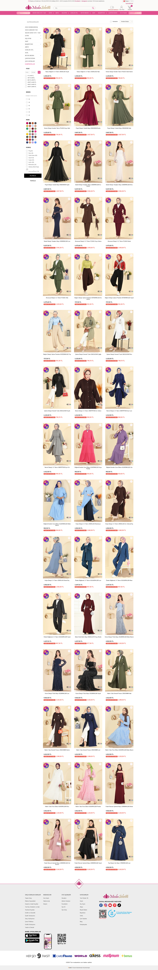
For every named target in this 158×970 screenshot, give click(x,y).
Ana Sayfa (46, 898)
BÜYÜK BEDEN (85, 13)
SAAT (93, 13)
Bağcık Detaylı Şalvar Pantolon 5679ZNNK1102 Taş (57, 354)
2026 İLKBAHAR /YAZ (31, 30)
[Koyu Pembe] (27, 123)
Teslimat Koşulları (30, 910)
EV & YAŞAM (123, 13)
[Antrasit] (35, 123)
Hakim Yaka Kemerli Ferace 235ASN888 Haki (119, 693)
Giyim (81, 901)
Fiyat (28, 68)
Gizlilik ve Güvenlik (30, 912)
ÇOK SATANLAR (30, 61)
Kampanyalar (83, 924)
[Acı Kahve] (30, 123)
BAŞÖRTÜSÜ (101, 13)
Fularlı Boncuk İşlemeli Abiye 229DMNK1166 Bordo (119, 806)
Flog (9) (31, 151)
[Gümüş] (35, 134)
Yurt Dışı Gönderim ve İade (32, 907)
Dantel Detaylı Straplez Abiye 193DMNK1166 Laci (57, 241)
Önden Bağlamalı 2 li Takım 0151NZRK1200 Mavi (119, 580)
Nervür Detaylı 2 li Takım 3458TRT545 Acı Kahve (88, 411)
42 (29, 108)
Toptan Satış (28, 898)
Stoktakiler (115, 21)
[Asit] (27, 126)
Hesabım (64, 898)
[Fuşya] (35, 131)
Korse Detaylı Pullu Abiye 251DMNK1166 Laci (57, 693)
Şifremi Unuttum (66, 901)
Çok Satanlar (83, 918)
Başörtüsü (82, 912)
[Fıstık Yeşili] (30, 131)
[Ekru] (27, 131)
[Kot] (33, 140)
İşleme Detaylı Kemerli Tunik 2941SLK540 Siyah (57, 411)
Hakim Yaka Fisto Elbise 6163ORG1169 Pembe (88, 806)
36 (29, 99)
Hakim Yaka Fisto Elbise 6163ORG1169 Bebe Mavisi (119, 750)
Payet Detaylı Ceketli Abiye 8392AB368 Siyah (57, 184)
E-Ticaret (73, 967)
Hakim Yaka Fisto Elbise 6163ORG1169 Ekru (57, 806)
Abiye (81, 907)
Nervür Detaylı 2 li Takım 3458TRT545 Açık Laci (119, 411)
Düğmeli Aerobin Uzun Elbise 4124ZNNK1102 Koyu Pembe (88, 468)
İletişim (45, 904)
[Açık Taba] (33, 123)
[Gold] (27, 134)
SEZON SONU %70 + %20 (39, 13)
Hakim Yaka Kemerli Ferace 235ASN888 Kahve (57, 750)
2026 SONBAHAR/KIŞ (31, 27)
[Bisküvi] (30, 129)
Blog (81, 921)
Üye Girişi (64, 910)
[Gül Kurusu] (33, 134)
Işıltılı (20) (31, 162)
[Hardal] (30, 137)
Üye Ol (63, 907)
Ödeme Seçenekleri (30, 901)
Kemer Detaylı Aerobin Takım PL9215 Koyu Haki (57, 128)
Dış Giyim (82, 904)
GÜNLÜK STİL (74, 13)
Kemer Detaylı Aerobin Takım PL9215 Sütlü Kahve (119, 71)
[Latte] (30, 142)
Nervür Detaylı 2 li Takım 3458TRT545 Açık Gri (57, 467)
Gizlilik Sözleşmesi (30, 924)
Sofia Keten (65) (33, 155)
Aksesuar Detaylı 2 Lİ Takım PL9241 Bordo (119, 241)
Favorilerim (64, 904)
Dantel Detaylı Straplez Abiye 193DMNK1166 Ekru (119, 184)
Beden (28, 92)
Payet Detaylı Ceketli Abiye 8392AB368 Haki (119, 128)
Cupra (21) (31, 160)
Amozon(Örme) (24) (34, 171)
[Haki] (27, 137)
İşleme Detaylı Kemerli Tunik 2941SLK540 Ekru (119, 354)
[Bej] (35, 126)
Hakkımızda (46, 901)
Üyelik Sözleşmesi (30, 915)
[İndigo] (33, 137)
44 (29, 112)
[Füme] (33, 131)
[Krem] (35, 140)
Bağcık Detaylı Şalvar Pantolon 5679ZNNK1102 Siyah (119, 297)
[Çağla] (35, 129)
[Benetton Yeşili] (27, 129)
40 (29, 105)
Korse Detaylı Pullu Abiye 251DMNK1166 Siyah (88, 693)
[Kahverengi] (35, 137)
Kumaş (28, 147)
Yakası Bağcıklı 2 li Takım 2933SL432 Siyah (57, 71)
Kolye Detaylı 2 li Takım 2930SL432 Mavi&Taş (57, 580)
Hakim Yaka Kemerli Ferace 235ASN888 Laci (88, 750)
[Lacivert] (27, 142)
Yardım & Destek (29, 927)
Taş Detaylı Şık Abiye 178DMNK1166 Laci (119, 863)
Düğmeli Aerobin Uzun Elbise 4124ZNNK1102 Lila (119, 467)
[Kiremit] (27, 140)
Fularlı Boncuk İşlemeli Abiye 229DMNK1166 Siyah (88, 863)
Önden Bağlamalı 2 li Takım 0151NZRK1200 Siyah (57, 637)
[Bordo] (33, 129)
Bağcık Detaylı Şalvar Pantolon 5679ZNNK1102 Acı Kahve (88, 298)
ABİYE (57, 13)
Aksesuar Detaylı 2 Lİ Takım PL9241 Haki (57, 297)
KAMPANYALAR (30, 64)
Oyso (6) (31, 153)
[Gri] (30, 134)
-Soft (69, 967)
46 (29, 115)
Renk (28, 119)
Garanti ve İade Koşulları (31, 904)
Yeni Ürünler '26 (84, 898)
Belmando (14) (32, 164)
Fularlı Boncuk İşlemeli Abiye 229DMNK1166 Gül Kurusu (57, 863)
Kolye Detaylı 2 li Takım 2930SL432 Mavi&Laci (88, 524)
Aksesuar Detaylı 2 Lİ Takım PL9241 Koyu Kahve (88, 241)
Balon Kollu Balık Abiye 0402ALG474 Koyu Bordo (88, 637)
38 (29, 102)
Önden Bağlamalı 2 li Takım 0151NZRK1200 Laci (88, 580)
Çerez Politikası (29, 921)
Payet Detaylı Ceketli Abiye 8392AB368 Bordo (88, 128)
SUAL (26, 52)
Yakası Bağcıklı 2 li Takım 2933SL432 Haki (88, 71)
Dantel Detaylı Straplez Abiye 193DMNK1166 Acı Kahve (88, 185)
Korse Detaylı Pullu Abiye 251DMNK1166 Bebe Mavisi (119, 637)
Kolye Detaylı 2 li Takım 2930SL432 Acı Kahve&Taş (119, 524)
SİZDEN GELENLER (135, 13)
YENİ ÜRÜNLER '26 (24, 13)
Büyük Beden (83, 910)
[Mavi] (35, 142)
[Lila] (33, 142)
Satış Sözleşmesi (29, 918)
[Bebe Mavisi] (33, 126)
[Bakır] (30, 126)
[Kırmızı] (30, 140)
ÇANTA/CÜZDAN (113, 13)
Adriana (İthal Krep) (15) (32, 168)
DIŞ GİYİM (64, 13)
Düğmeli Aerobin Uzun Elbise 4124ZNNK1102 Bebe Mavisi (57, 524)
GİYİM (50, 13)
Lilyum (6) (31, 157)
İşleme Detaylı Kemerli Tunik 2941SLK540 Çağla (88, 354)
